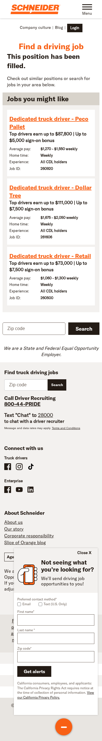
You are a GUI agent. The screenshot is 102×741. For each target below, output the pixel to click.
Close (82, 552)
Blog (59, 27)
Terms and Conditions (66, 428)
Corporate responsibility (29, 535)
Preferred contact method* (37, 599)
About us (13, 522)
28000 (45, 415)
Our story (14, 529)
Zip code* (24, 648)
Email (26, 604)
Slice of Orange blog (25, 542)
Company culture (35, 27)
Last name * (26, 630)
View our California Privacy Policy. (55, 694)
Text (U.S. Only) (55, 604)
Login (74, 27)
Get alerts (34, 671)
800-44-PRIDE (22, 404)
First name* (25, 611)
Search (84, 329)
